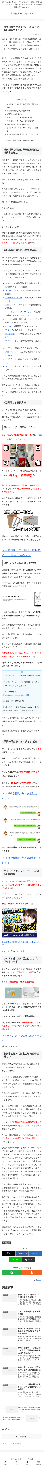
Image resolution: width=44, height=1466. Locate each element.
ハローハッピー (11, 352)
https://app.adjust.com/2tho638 (16, 695)
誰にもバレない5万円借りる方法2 (21, 121)
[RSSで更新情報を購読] (32, 1272)
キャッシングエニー (13, 298)
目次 (19, 99)
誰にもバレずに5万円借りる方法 (21, 117)
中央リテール (11, 359)
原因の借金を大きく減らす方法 (18, 124)
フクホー (9, 341)
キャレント (10, 334)
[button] (28, 1259)
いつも (8, 326)
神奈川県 (7, 1243)
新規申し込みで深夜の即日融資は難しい (21, 140)
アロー (8, 305)
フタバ (8, 330)
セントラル (10, 283)
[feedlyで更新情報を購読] (12, 1272)
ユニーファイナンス (13, 291)
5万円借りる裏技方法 (14, 114)
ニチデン (9, 348)
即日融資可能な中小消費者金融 (18, 111)
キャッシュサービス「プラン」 (18, 312)
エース (8, 319)
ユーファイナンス (12, 366)
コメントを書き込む (22, 1436)
